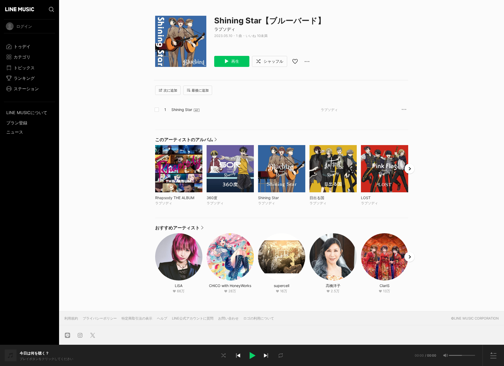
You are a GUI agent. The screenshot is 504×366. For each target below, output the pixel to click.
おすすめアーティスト (179, 229)
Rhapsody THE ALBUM (178, 197)
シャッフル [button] (272, 61)
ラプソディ (224, 29)
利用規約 (71, 318)
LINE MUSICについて (26, 112)
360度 (223, 197)
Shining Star (181, 109)
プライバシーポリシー (100, 318)
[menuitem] (29, 46)
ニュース (14, 132)
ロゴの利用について (258, 318)
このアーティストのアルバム (186, 141)
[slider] (455, 355)
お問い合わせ (228, 318)
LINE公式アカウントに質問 (192, 318)
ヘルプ (162, 318)
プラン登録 (16, 122)
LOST (376, 197)
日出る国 (327, 197)
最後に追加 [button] (200, 90)
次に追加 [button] (170, 90)
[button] (252, 355)
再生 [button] (234, 61)
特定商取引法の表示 (137, 318)
